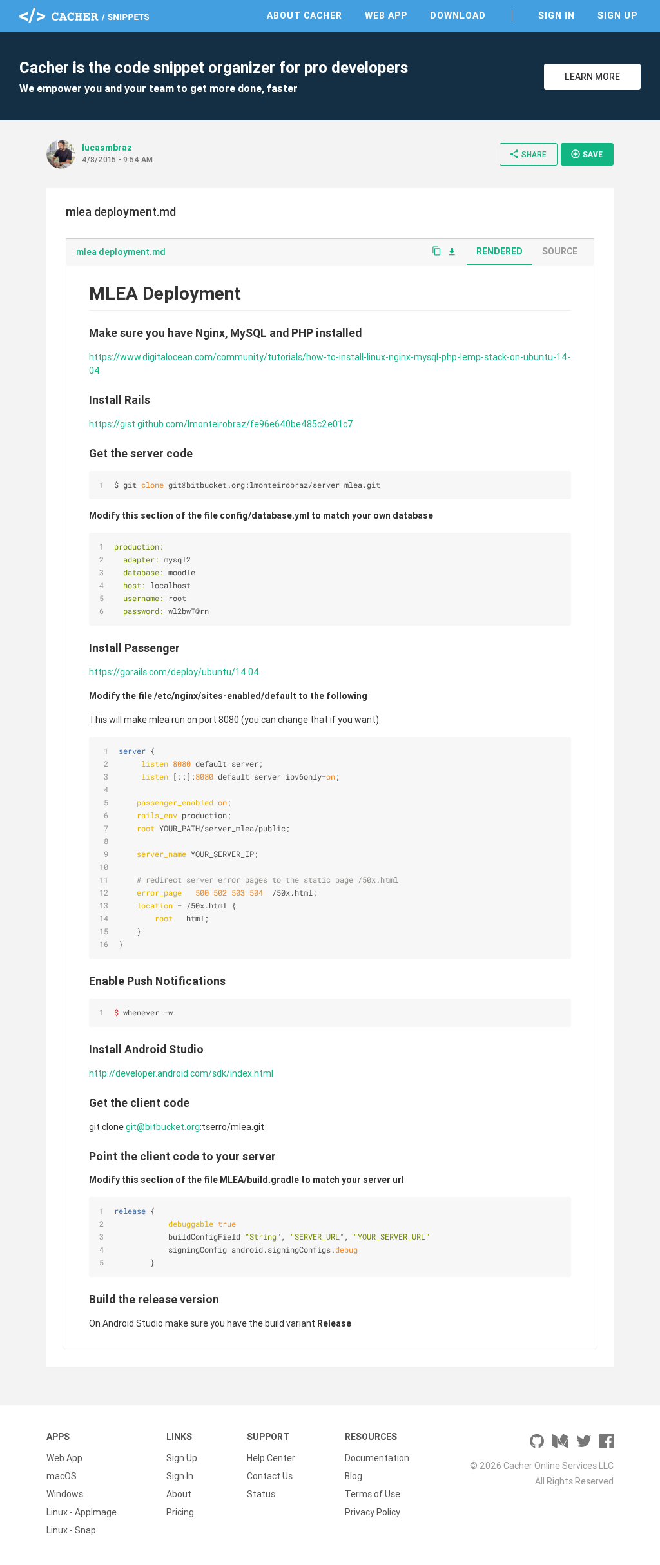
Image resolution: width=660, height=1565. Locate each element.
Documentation (377, 1458)
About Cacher (304, 15)
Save (586, 154)
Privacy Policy (372, 1512)
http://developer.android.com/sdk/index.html (181, 1073)
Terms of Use (372, 1494)
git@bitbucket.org (163, 1127)
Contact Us (270, 1476)
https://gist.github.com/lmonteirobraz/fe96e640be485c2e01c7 (221, 424)
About (178, 1494)
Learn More (592, 76)
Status (261, 1494)
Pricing (180, 1512)
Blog (353, 1476)
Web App (386, 15)
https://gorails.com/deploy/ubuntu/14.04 (174, 672)
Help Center (271, 1458)
